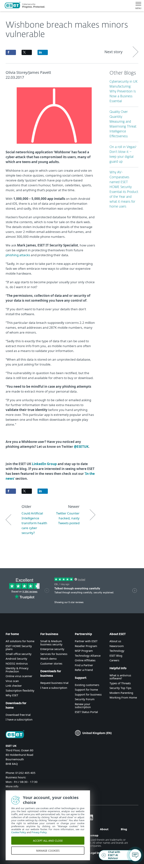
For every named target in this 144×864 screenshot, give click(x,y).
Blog (124, 829)
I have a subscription (19, 719)
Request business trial (54, 683)
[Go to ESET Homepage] (25, 5)
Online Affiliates (85, 660)
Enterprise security (52, 649)
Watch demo (48, 658)
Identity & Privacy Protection (17, 669)
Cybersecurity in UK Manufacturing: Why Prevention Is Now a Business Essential (123, 91)
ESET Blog (116, 655)
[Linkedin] (90, 819)
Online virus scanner (19, 676)
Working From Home (123, 697)
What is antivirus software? (120, 676)
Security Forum (84, 699)
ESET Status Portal (86, 712)
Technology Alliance (87, 655)
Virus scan (12, 681)
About (104, 829)
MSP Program (84, 651)
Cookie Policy (18, 832)
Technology (117, 651)
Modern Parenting (121, 693)
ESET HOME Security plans (19, 647)
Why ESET (12, 695)
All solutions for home (20, 641)
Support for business (88, 694)
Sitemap (92, 835)
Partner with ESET (86, 641)
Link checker (14, 685)
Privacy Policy (39, 832)
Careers (114, 660)
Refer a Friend (84, 670)
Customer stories (51, 663)
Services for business (53, 654)
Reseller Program (86, 646)
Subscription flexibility (20, 690)
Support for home (86, 689)
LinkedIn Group (44, 464)
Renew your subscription (83, 705)
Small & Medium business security (51, 642)
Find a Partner (84, 665)
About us (115, 641)
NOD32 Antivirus (17, 663)
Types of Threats (120, 683)
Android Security (16, 658)
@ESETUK (81, 446)
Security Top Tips (120, 688)
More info (12, 786)
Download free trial (18, 715)
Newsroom (117, 646)
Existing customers (87, 685)
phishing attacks (18, 255)
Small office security (19, 654)
